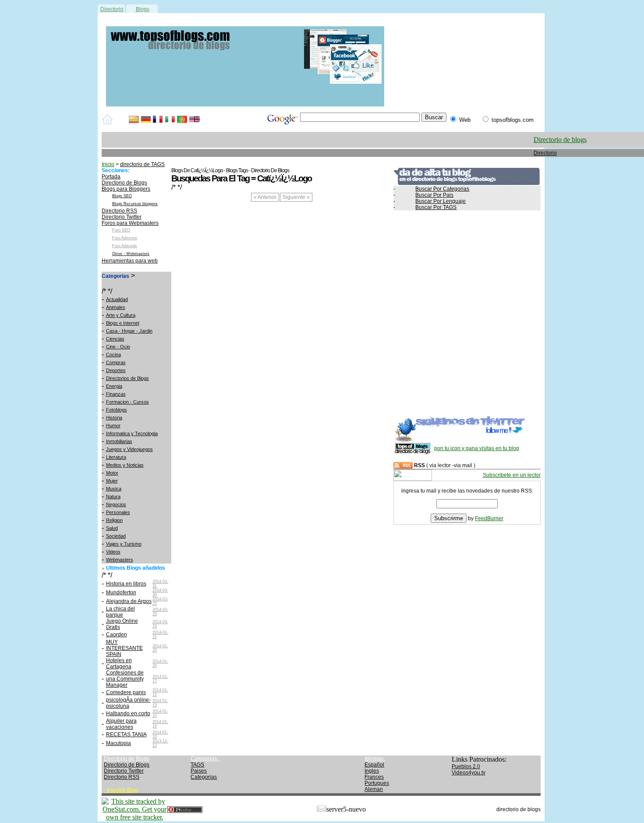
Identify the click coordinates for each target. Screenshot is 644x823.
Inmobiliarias (119, 441)
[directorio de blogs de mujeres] (245, 105)
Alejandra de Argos (129, 601)
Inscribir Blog (122, 790)
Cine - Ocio (118, 346)
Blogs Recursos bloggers (135, 204)
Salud (112, 528)
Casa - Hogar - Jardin (129, 330)
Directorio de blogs (560, 139)
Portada (111, 177)
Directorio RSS (119, 211)
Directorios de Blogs (127, 378)
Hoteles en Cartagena (119, 663)
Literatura (116, 457)
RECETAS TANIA (126, 734)
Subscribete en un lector (512, 475)
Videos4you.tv (468, 773)
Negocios (116, 504)
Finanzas (116, 394)
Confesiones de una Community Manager (125, 679)
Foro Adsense (124, 238)
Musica (113, 488)
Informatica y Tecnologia (132, 433)
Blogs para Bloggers (126, 189)
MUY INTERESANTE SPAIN (124, 648)
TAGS (197, 765)
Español (374, 765)
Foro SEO (121, 230)
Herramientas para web (130, 261)
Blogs (142, 9)
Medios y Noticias (125, 465)
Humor (113, 425)
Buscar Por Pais (434, 195)
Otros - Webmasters (130, 254)
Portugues (376, 783)
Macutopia (118, 743)
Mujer (112, 480)
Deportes (116, 370)
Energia (114, 386)
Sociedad (116, 536)
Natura (113, 496)
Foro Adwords (124, 246)
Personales (118, 512)
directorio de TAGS (142, 164)
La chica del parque (120, 612)
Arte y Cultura (120, 315)
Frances (374, 777)
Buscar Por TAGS (435, 207)
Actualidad (117, 299)
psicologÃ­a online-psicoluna (128, 703)
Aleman (373, 789)
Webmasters (119, 559)
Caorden (116, 634)
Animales (115, 307)
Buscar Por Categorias (442, 189)
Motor (112, 472)
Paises (199, 771)
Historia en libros (126, 584)
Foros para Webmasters (130, 223)
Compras (116, 362)
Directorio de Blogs (124, 183)
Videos (113, 551)
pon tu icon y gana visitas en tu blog (476, 448)
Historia (114, 417)
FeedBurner (489, 518)
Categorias (204, 777)
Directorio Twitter (122, 217)
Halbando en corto (128, 713)
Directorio (112, 9)
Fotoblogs (116, 409)
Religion (114, 520)
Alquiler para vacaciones (121, 724)
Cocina (113, 354)
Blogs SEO (122, 196)
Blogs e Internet (122, 323)
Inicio (108, 164)
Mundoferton (121, 592)
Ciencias (115, 338)
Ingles (371, 771)
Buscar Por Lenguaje (440, 201)
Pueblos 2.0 (466, 766)
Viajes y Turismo (124, 543)
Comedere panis (126, 692)
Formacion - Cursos (127, 401)
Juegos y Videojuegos (129, 449)
